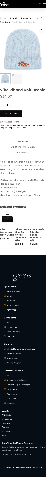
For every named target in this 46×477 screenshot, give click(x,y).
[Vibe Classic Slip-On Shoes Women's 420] (22, 218)
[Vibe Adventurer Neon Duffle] (7, 218)
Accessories (26, 18)
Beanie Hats (26, 125)
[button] (44, 4)
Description (23, 141)
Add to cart (11, 113)
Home (3, 18)
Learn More (6, 433)
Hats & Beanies (39, 125)
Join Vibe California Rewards (7, 423)
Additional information (23, 147)
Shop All (13, 18)
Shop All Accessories (17, 128)
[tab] (23, 141)
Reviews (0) (23, 152)
